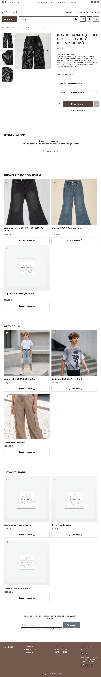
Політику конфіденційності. (59, 629)
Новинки (95, 12)
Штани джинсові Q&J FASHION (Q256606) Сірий (24, 229)
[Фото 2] (7, 57)
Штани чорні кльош (61, 525)
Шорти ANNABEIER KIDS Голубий (20, 379)
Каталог (8, 19)
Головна (68, 12)
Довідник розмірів (64, 74)
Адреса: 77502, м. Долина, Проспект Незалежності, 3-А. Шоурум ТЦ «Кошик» (89, 659)
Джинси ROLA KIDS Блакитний (66, 228)
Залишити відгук (50, 151)
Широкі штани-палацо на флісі (19, 294)
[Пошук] (76, 19)
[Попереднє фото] (19, 50)
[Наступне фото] (47, 50)
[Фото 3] (7, 74)
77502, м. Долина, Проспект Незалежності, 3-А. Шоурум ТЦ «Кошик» (56, 2)
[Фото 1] (7, 40)
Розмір (62, 92)
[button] (96, 104)
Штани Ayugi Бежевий (14, 442)
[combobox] (47, 19)
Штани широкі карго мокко (17, 525)
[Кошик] (96, 19)
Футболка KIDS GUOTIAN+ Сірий (66, 379)
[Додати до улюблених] (6, 182)
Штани (10, 28)
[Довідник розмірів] (72, 74)
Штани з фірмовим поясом (17, 588)
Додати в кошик (78, 104)
